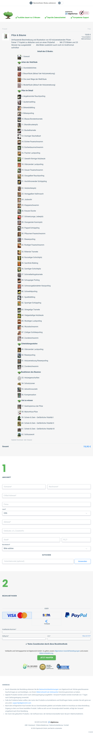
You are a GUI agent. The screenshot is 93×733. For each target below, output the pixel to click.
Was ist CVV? (86, 636)
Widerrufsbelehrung (46, 653)
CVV (48, 636)
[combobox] (46, 522)
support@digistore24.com (22, 703)
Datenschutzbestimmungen (49, 689)
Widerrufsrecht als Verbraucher (47, 692)
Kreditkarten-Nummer (9, 629)
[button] (86, 513)
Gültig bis (5, 636)
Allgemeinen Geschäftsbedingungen (67, 651)
